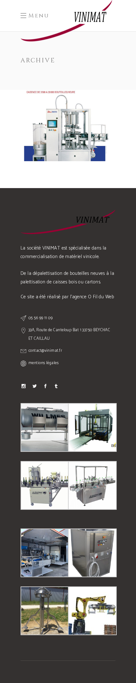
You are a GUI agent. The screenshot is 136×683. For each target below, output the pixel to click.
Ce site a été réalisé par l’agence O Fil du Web (67, 297)
